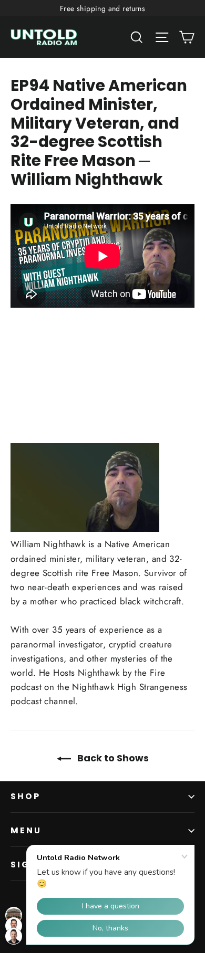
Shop (26, 796)
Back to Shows (112, 758)
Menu (26, 830)
